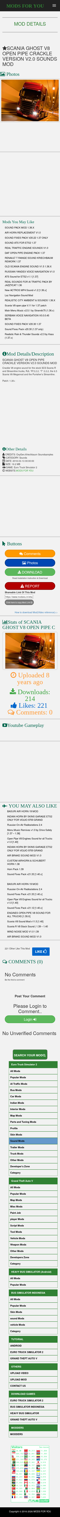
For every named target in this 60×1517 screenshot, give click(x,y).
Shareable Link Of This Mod (20, 592)
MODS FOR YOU (25, 6)
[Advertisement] (30, 182)
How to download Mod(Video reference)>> (36, 612)
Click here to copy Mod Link (18, 602)
